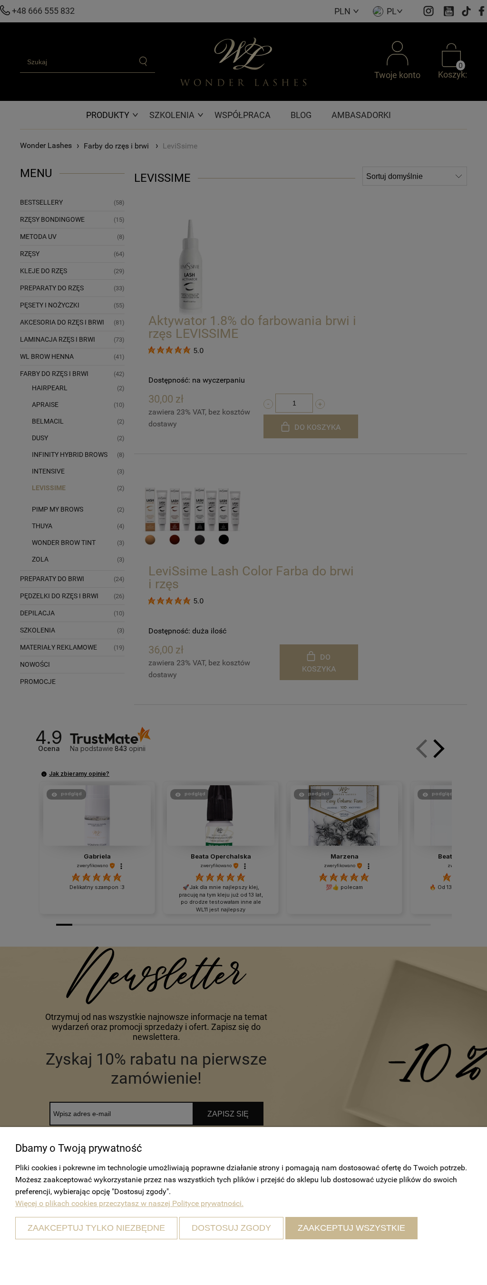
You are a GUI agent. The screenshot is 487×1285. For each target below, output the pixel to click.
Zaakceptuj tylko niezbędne (96, 1228)
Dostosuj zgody (231, 1228)
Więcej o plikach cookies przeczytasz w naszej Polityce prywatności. (129, 1203)
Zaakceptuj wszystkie (351, 1228)
